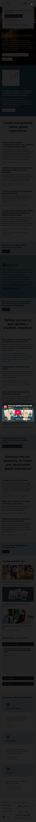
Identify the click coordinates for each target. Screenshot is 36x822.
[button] (32, 4)
